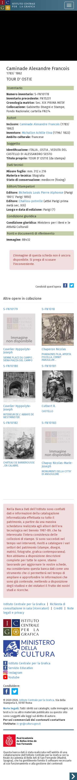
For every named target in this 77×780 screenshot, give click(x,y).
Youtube (13, 677)
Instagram (14, 673)
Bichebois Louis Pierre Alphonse (41, 192)
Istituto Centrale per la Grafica (24, 604)
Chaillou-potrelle (31, 201)
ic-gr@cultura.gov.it (29, 723)
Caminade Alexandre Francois (40, 124)
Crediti (58, 608)
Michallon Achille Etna (37, 133)
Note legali (10, 708)
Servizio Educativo (20, 668)
